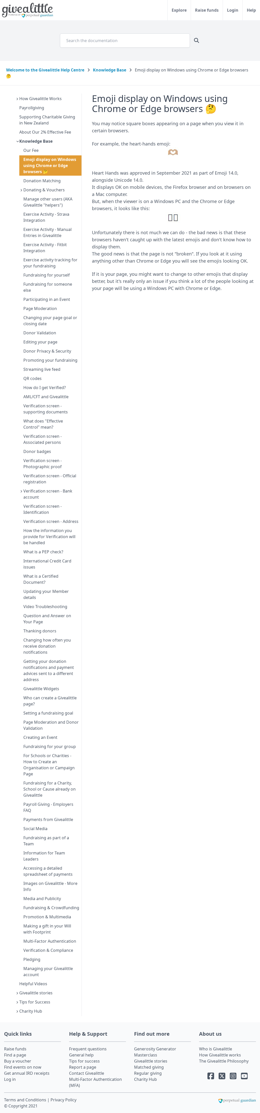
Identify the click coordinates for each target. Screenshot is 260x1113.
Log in (10, 1079)
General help (81, 1055)
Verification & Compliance (48, 950)
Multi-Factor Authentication (49, 941)
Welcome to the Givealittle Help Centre (45, 70)
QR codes (32, 378)
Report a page (82, 1067)
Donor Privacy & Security (47, 351)
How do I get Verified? (44, 387)
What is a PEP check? (43, 552)
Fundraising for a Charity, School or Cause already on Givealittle (49, 789)
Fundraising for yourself (46, 275)
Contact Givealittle (86, 1073)
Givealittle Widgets (41, 688)
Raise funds (207, 10)
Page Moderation (40, 308)
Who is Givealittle (215, 1049)
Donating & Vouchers (44, 190)
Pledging (31, 959)
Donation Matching (42, 181)
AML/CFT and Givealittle (46, 396)
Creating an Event (40, 737)
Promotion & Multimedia (47, 917)
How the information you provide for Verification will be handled (49, 536)
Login (232, 10)
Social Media (35, 828)
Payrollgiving (31, 108)
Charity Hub (30, 1011)
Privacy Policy (63, 1100)
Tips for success (84, 1061)
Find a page (15, 1055)
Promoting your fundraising (50, 360)
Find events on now (22, 1067)
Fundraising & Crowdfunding (51, 907)
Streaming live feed (41, 369)
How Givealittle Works (40, 98)
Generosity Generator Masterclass (155, 1052)
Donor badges (37, 451)
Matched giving (149, 1067)
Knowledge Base (109, 70)
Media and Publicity (42, 898)
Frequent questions (88, 1049)
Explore (179, 10)
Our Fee (31, 150)
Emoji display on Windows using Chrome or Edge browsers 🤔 (49, 165)
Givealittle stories (36, 993)
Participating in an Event (46, 299)
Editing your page (40, 342)
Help (251, 10)
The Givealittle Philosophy (224, 1061)
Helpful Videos (33, 984)
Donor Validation (39, 333)
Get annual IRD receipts (27, 1073)
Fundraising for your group (49, 746)
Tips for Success (34, 1002)
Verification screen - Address (50, 521)
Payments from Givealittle (48, 819)
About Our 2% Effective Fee (45, 132)
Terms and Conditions (25, 1100)
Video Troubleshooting (45, 606)
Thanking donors (39, 631)
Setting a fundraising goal (48, 713)
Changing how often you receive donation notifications (47, 646)
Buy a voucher (17, 1061)
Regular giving (148, 1073)
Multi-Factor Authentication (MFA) (95, 1082)
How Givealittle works (220, 1055)
